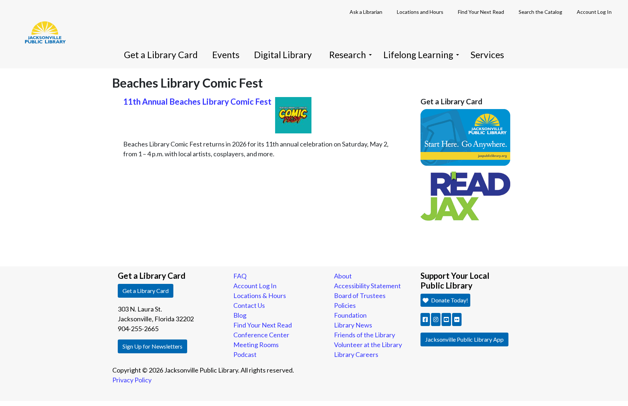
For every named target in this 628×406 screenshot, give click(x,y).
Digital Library (283, 54)
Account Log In (594, 12)
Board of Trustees (360, 296)
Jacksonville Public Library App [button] (464, 339)
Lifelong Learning (418, 54)
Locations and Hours (420, 12)
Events (225, 54)
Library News (353, 325)
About (343, 276)
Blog (239, 315)
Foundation (350, 315)
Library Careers (356, 354)
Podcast (245, 354)
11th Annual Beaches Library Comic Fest (197, 101)
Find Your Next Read (481, 12)
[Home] (42, 22)
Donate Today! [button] (449, 300)
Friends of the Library (364, 335)
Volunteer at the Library (368, 345)
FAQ (239, 276)
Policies (345, 305)
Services (487, 54)
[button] (425, 319)
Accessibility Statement (367, 286)
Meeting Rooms (256, 345)
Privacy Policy (132, 380)
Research (347, 54)
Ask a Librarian (366, 12)
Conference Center (261, 335)
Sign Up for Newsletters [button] (152, 346)
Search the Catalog (540, 12)
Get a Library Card (161, 54)
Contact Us (249, 305)
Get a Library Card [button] (145, 290)
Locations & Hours (259, 296)
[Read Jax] (465, 195)
